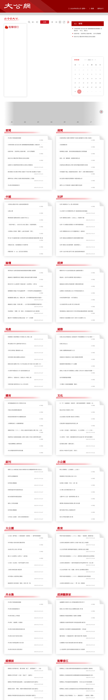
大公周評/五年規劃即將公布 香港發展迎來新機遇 (73, 211)
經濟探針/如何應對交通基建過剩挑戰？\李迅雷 (73, 629)
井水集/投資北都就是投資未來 (16, 629)
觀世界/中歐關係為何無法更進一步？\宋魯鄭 (20, 318)
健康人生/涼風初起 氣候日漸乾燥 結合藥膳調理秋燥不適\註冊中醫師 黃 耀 (25, 469)
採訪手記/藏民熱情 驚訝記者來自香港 (84, 36)
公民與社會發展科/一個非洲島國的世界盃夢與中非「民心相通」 (76, 563)
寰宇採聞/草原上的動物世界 (67, 510)
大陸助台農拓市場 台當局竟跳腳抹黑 (18, 204)
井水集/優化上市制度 (14, 615)
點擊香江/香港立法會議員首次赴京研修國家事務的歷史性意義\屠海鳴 (77, 689)
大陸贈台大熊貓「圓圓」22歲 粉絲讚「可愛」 (21, 231)
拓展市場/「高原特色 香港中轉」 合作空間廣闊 (87, 33)
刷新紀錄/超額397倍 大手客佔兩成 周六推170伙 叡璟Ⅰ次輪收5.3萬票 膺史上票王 (25, 364)
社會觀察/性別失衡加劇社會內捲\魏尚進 (71, 642)
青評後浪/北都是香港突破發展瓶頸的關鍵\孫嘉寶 (22, 270)
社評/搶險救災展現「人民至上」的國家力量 (72, 218)
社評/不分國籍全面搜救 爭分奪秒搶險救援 (71, 224)
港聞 (60, 130)
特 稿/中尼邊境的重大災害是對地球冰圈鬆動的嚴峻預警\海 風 (25, 238)
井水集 (10, 594)
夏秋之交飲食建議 (13, 503)
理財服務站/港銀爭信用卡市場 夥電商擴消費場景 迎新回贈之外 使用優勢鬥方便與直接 (77, 311)
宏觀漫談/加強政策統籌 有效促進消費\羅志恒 (72, 622)
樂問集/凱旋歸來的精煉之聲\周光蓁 (70, 503)
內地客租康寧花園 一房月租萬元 (69, 297)
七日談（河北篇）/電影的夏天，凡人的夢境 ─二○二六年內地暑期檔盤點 (77, 430)
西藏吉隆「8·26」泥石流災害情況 (18, 251)
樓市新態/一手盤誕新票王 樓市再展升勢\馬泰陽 (73, 636)
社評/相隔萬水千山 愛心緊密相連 (69, 204)
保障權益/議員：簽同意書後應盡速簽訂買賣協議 (73, 151)
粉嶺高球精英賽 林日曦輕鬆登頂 (17, 416)
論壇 (8, 263)
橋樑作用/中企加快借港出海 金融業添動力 (71, 270)
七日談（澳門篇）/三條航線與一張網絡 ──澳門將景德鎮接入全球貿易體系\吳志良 (25, 536)
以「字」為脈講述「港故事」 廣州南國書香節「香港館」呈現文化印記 (77, 403)
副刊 (8, 462)
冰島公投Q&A (64, 343)
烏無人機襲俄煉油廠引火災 (67, 350)
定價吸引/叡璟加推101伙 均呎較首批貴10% (72, 291)
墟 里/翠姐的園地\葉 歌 (66, 517)
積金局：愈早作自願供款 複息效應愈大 (71, 277)
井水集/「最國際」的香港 (15, 622)
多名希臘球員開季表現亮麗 (15, 450)
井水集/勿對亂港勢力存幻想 (16, 642)
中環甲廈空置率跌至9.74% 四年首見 (18, 384)
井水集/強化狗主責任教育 (15, 649)
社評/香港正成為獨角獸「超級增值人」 (71, 245)
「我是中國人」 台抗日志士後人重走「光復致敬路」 (22, 224)
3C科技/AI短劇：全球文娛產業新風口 (18, 517)
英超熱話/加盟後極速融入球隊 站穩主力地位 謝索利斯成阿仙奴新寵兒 (25, 437)
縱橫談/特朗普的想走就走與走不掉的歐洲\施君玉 (22, 695)
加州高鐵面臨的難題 (65, 377)
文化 (60, 395)
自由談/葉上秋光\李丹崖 (15, 549)
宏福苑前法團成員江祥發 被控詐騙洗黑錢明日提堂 (74, 165)
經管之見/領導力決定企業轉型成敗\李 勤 (71, 609)
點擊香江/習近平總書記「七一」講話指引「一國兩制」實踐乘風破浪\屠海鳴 (77, 695)
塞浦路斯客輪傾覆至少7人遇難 (68, 364)
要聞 (8, 130)
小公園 (61, 462)
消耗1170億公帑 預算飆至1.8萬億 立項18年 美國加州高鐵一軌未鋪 (77, 371)
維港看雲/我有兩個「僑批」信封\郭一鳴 (19, 583)
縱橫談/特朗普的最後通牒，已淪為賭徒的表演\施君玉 (23, 682)
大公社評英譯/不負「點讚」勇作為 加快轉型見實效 (74, 569)
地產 (8, 329)
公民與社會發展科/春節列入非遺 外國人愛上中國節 (74, 542)
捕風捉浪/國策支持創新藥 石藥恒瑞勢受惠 (71, 284)
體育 (8, 395)
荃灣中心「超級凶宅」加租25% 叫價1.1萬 (19, 377)
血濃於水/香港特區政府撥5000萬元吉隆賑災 (20, 165)
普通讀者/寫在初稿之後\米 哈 (68, 476)
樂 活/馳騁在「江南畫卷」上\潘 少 (69, 469)
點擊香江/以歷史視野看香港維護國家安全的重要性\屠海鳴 (76, 668)
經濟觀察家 (64, 594)
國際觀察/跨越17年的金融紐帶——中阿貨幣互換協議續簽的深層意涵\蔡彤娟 (25, 291)
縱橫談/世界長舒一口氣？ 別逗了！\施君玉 (20, 675)
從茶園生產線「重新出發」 (67, 443)
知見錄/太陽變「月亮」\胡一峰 (68, 483)
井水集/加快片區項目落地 (15, 636)
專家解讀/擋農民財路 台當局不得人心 (18, 218)
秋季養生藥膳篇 (12, 483)
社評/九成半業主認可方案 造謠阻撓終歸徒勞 (72, 251)
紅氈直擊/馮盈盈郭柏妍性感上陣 (69, 423)
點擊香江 (62, 661)
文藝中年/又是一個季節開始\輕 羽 (69, 496)
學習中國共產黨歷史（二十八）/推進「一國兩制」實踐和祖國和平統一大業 (77, 536)
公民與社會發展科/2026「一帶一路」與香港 (72, 583)
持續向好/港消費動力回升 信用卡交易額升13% (73, 318)
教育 (60, 528)
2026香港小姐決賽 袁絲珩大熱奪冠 (69, 416)
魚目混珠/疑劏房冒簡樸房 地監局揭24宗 (71, 178)
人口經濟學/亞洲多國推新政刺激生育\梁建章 (72, 649)
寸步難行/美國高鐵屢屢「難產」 (69, 384)
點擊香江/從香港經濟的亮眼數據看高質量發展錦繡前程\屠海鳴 (77, 675)
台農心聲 (10, 211)
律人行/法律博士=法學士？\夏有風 (17, 556)
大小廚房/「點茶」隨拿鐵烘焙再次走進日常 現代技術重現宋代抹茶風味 (77, 437)
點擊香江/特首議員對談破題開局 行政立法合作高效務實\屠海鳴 (77, 682)
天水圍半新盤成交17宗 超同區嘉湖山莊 (19, 370)
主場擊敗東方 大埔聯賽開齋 (15, 423)
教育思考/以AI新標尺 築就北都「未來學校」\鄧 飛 (22, 284)
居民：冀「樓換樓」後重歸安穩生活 (70, 158)
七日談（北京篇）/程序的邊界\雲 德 (18, 563)
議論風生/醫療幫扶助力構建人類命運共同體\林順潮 (22, 277)
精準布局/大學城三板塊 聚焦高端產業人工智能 (21, 178)
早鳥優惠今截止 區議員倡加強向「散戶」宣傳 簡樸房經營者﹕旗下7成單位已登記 (77, 172)
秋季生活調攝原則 (13, 476)
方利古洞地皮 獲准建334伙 (15, 350)
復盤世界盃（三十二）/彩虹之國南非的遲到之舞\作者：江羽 (25, 430)
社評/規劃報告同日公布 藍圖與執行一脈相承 (72, 231)
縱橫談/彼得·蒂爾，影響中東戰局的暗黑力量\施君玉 (23, 689)
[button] (7, 112)
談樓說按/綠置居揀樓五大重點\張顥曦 (70, 615)
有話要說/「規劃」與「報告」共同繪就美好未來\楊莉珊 (23, 311)
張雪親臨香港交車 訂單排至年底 (17, 403)
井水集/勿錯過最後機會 (14, 138)
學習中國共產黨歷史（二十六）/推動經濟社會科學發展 (75, 576)
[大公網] (17, 6)
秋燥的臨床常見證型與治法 (15, 490)
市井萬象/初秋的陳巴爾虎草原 (16, 542)
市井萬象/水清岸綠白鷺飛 (15, 576)
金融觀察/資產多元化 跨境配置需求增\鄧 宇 (72, 602)
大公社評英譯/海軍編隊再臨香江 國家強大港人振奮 (74, 549)
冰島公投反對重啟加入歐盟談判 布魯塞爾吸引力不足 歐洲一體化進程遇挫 (77, 337)
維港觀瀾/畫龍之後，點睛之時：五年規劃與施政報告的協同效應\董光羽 (25, 297)
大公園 (10, 528)
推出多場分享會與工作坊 (67, 410)
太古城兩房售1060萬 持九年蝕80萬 (70, 304)
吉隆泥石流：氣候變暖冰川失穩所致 (18, 245)
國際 (60, 329)
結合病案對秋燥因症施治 (15, 496)
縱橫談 (10, 661)
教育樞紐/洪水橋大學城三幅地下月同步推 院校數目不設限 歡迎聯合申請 (25, 172)
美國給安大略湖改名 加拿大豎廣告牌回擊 (71, 357)
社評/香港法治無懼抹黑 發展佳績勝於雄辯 (71, 238)
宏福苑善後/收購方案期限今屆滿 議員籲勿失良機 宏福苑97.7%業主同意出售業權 (75, 138)
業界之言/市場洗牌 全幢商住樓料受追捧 (71, 185)
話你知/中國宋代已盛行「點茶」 (69, 450)
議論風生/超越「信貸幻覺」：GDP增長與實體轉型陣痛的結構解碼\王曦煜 (25, 304)
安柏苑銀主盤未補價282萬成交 (16, 357)
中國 (8, 196)
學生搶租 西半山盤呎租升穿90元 (17, 343)
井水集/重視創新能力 (14, 185)
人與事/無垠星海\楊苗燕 (15, 569)
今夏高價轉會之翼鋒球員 (15, 443)
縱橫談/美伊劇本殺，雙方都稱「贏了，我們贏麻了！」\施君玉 (25, 668)
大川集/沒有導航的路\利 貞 (67, 490)
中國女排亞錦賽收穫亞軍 (15, 410)
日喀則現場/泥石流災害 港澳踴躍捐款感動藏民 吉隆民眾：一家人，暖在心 (88, 29)
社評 (60, 196)
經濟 (60, 263)
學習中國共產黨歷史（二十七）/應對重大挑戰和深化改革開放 (77, 556)
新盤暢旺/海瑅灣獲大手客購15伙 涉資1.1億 (20, 337)
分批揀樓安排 (63, 144)
